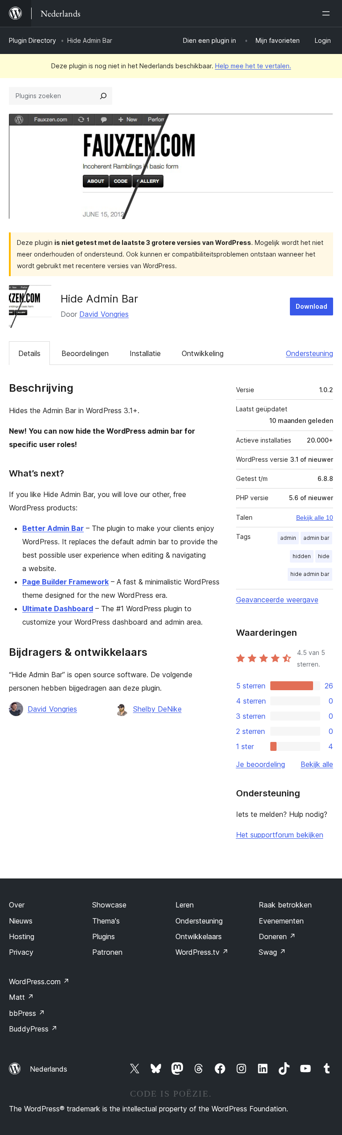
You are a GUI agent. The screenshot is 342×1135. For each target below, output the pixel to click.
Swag (272, 952)
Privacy (21, 952)
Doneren (277, 936)
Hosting (21, 936)
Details (29, 353)
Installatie (145, 353)
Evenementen (281, 920)
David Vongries (104, 314)
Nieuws (21, 920)
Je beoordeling (260, 764)
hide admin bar (310, 574)
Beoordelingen (85, 353)
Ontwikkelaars (198, 936)
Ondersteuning (309, 353)
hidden (302, 556)
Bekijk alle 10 (314, 517)
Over (16, 904)
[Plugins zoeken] (103, 96)
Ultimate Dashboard (57, 608)
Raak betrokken (285, 904)
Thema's (106, 920)
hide (324, 556)
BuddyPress (33, 1028)
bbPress (27, 1013)
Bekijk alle (317, 764)
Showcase (109, 904)
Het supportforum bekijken (279, 834)
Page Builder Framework (65, 581)
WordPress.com (39, 981)
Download (311, 306)
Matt (21, 997)
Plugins (103, 936)
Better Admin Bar (53, 528)
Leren (184, 904)
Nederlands (48, 1069)
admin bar (316, 537)
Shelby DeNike (157, 708)
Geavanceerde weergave (277, 599)
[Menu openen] (328, 13)
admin (288, 537)
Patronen (107, 952)
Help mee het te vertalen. (253, 66)
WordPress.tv (201, 952)
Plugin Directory (32, 40)
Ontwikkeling (203, 353)
